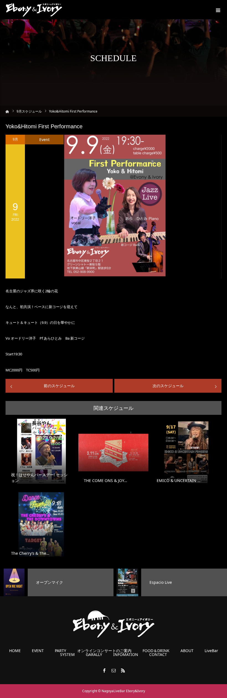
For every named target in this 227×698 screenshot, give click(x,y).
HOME (15, 651)
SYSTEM (67, 655)
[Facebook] (104, 670)
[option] (57, 582)
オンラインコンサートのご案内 (104, 651)
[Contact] (113, 670)
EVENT (38, 651)
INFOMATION (125, 655)
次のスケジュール (168, 385)
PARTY (60, 651)
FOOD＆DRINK (156, 651)
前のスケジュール (59, 385)
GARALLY (94, 655)
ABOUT (187, 651)
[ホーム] (7, 111)
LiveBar (211, 651)
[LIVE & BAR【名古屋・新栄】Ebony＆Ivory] (34, 10)
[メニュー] (217, 9)
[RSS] (123, 670)
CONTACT (158, 655)
